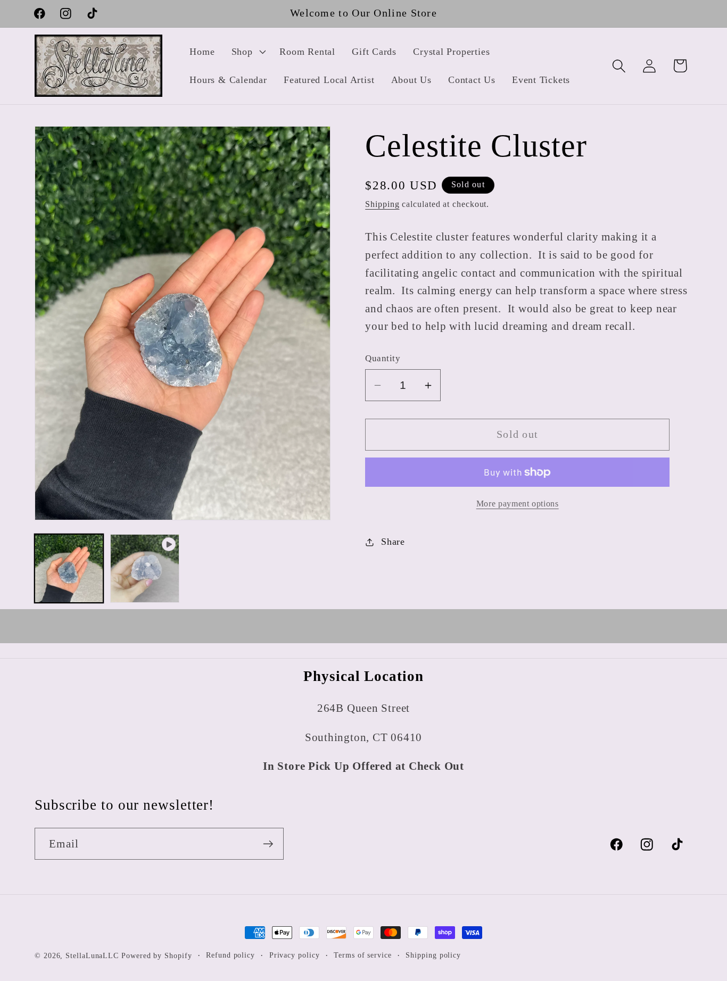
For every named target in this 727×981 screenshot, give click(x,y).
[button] (247, 51)
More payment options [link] (517, 503)
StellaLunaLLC (92, 955)
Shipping (382, 204)
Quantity (382, 359)
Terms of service (363, 955)
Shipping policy (433, 955)
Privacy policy (294, 955)
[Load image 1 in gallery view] (69, 568)
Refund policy (230, 955)
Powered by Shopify (156, 955)
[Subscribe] (268, 844)
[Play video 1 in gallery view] (144, 568)
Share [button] (393, 541)
